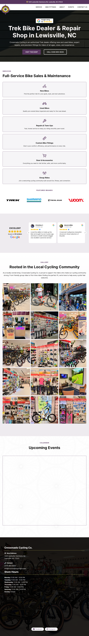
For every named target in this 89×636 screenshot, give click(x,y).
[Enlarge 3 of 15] (84, 285)
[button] (85, 232)
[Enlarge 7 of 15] (28, 342)
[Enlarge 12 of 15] (84, 370)
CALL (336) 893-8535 (55, 52)
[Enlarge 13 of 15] (28, 398)
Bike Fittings (50, 7)
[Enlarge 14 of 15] (56, 398)
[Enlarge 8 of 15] (56, 342)
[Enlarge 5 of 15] (56, 314)
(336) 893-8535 (10, 566)
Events (71, 7)
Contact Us (82, 7)
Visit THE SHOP (31, 52)
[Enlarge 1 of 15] (28, 285)
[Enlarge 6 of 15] (84, 314)
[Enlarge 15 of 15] (84, 398)
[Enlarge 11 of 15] (56, 370)
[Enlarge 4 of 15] (28, 314)
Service (39, 7)
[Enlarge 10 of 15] (28, 370)
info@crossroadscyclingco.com (15, 568)
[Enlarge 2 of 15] (56, 285)
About (62, 7)
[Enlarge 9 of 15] (84, 342)
